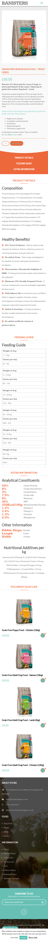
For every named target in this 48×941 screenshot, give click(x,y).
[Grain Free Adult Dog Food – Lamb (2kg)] (24, 700)
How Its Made (10, 853)
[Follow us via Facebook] (24, 912)
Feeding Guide (24, 163)
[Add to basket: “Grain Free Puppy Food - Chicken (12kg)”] (43, 635)
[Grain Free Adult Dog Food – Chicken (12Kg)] (24, 745)
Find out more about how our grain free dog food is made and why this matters (23, 112)
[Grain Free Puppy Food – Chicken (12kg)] (24, 610)
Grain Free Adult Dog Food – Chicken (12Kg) (23, 765)
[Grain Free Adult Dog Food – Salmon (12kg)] (24, 655)
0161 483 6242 (12, 805)
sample (14, 134)
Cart (6, 866)
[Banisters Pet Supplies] (15, 3)
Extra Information (24, 169)
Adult (6, 832)
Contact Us (8, 858)
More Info (32, 937)
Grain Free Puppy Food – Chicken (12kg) (21, 630)
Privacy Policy (10, 870)
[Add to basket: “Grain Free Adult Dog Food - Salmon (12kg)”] (43, 680)
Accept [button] (23, 938)
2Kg (5, 134)
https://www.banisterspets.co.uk (19, 810)
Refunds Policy (10, 874)
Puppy (6, 828)
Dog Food (8, 823)
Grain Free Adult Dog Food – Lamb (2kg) (21, 720)
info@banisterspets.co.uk (17, 799)
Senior (6, 836)
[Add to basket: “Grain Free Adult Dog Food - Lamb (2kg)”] (43, 725)
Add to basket (17, 144)
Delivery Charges (11, 878)
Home (6, 849)
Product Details (24, 157)
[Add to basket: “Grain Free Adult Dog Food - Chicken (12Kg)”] (43, 770)
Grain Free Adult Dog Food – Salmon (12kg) (22, 675)
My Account (9, 862)
